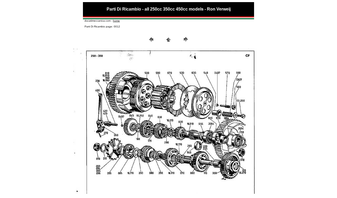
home (116, 20)
